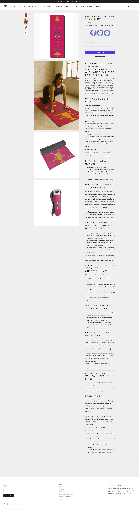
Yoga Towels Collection (104, 278)
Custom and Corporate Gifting (66, 494)
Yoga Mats (21, 6)
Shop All (12, 6)
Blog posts (61, 499)
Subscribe (9, 495)
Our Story (108, 297)
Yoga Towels (47, 6)
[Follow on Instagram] (8, 504)
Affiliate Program (63, 491)
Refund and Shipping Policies (65, 496)
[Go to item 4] (26, 33)
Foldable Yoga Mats (34, 6)
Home (60, 482)
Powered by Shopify (20, 508)
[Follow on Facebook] (4, 504)
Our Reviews (99, 6)
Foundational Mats (95, 295)
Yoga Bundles (58, 6)
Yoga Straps (69, 6)
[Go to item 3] (26, 27)
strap (111, 406)
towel (99, 406)
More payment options (100, 56)
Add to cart (100, 48)
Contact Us (61, 489)
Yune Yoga (88, 14)
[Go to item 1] (26, 15)
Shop (60, 484)
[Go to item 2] (26, 21)
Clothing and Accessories (84, 6)
